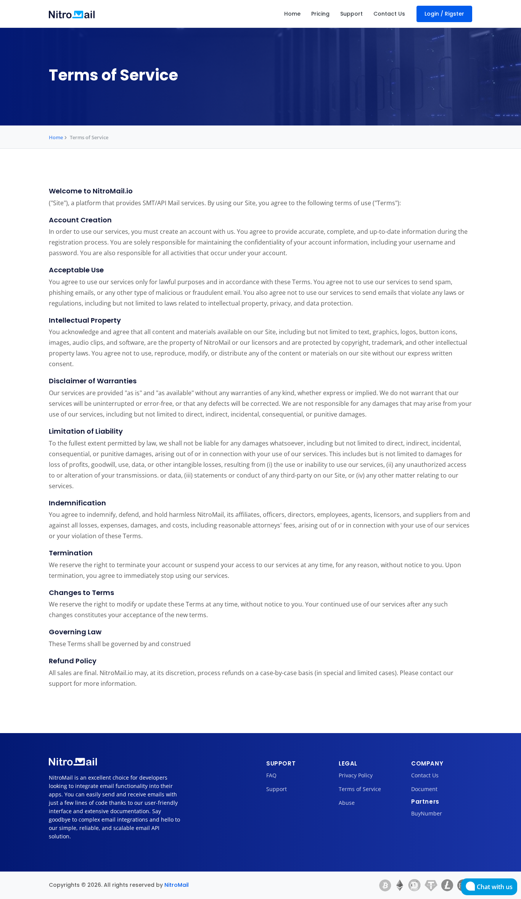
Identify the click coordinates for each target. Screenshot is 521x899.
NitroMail (176, 885)
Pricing (320, 14)
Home (292, 14)
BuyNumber (426, 813)
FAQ (271, 775)
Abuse (347, 802)
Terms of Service (360, 789)
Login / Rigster (444, 14)
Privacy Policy (356, 775)
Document (424, 789)
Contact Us (389, 14)
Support (351, 14)
